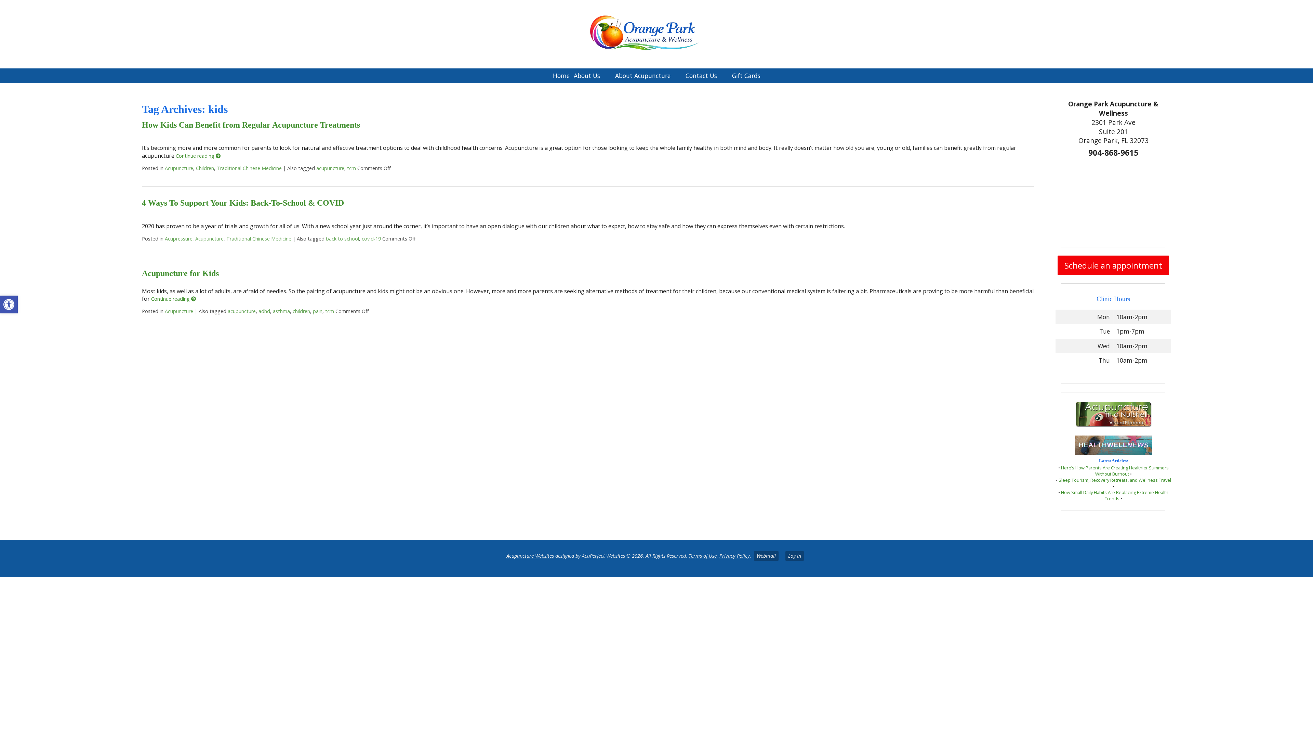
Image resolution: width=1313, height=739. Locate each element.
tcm (351, 168)
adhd (264, 311)
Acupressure (179, 238)
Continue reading (196, 156)
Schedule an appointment (1113, 265)
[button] (9, 304)
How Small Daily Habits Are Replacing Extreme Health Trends (1114, 495)
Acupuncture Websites (530, 556)
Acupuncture (179, 168)
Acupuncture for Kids (180, 273)
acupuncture (330, 168)
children (301, 311)
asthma (281, 311)
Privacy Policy (734, 556)
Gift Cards (746, 76)
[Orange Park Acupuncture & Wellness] (656, 34)
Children (205, 168)
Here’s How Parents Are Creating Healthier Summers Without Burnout (1115, 471)
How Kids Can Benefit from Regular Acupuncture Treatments (251, 124)
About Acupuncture (643, 76)
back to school (342, 238)
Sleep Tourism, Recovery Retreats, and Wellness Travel (1115, 480)
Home (561, 76)
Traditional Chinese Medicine (249, 168)
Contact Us (701, 76)
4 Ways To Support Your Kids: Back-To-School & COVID (243, 202)
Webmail (766, 556)
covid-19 (371, 238)
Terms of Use (703, 556)
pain (317, 311)
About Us (587, 76)
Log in (794, 556)
